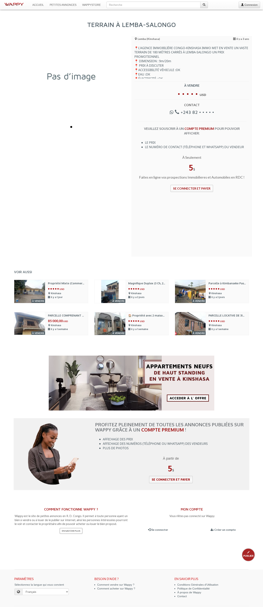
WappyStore (91, 4)
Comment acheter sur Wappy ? (116, 588)
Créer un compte (225, 529)
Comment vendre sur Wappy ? (115, 584)
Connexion (251, 4)
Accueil (38, 4)
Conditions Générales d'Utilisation (197, 584)
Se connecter (159, 529)
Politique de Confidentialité (193, 588)
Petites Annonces (63, 4)
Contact (182, 596)
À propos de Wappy (189, 592)
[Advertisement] (191, 227)
